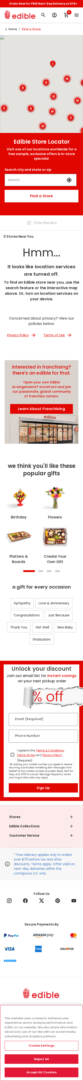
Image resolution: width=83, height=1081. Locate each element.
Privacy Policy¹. (52, 755)
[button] (52, 64)
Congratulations (27, 615)
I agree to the (26, 750)
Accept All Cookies (41, 1072)
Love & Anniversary (54, 603)
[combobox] (36, 180)
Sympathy (22, 603)
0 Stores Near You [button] (18, 236)
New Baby (65, 627)
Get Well (42, 627)
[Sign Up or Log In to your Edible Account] (54, 15)
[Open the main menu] (76, 15)
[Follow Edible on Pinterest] (57, 900)
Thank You (18, 627)
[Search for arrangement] (43, 15)
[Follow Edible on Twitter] (41, 900)
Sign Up (43, 788)
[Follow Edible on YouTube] (73, 900)
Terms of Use (26, 755)
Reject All (41, 1059)
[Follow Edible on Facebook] (25, 900)
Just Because (58, 615)
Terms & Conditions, (50, 750)
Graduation (42, 639)
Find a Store (41, 196)
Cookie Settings (42, 1045)
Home (13, 29)
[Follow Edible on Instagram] (9, 900)
